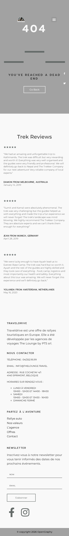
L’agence (13, 427)
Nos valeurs (14, 423)
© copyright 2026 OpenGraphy (34, 531)
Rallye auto (14, 418)
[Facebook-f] (11, 512)
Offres (11, 432)
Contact (12, 436)
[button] (54, 19)
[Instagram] (25, 512)
